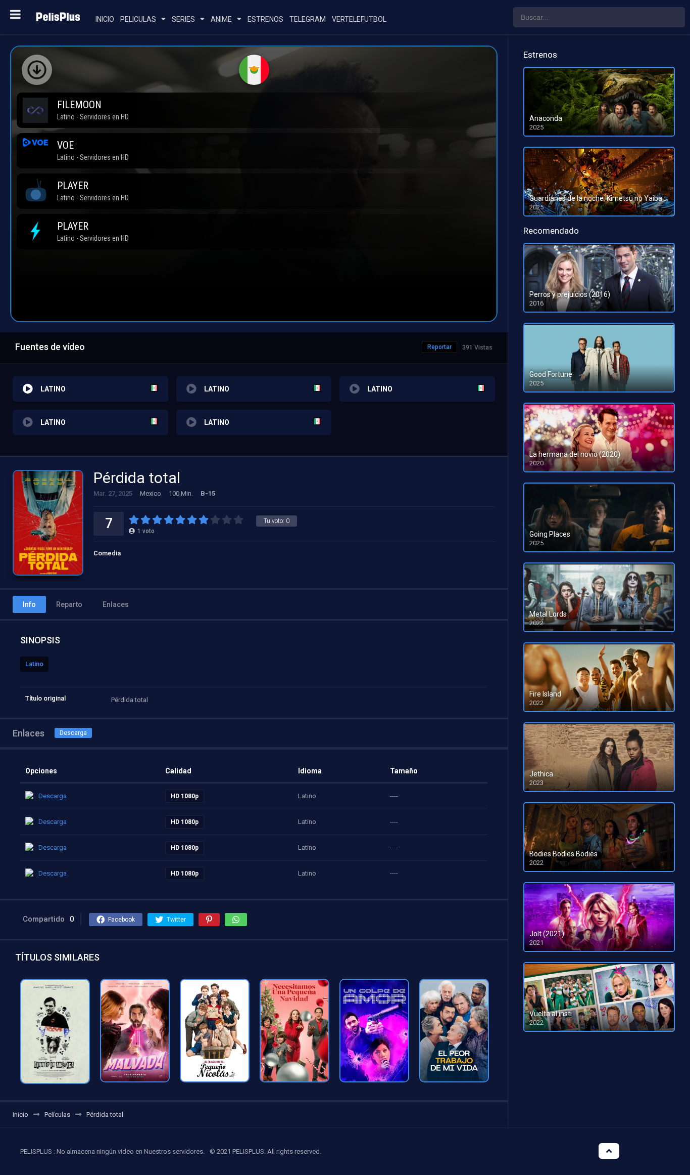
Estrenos (265, 19)
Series (183, 19)
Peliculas (138, 19)
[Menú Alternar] (15, 14)
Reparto (69, 604)
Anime (221, 19)
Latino (34, 664)
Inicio (104, 19)
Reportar (439, 347)
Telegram (307, 19)
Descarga (73, 732)
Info (29, 604)
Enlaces (116, 604)
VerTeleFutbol (359, 19)
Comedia (107, 553)
